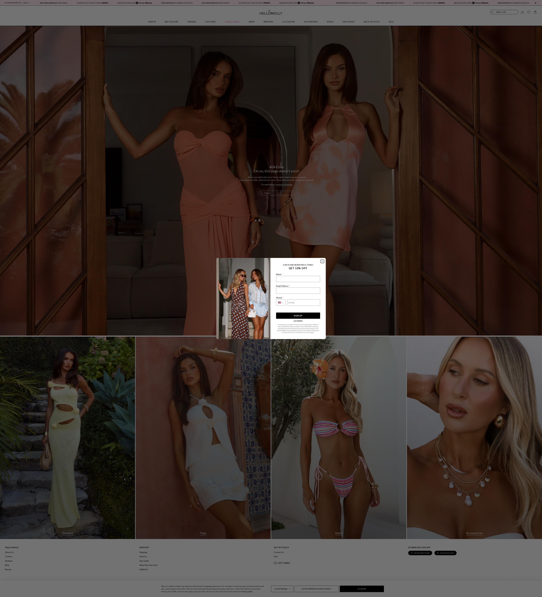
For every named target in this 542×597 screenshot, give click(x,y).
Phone (279, 297)
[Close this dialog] (322, 261)
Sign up (298, 315)
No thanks (298, 321)
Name (279, 274)
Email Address (283, 286)
